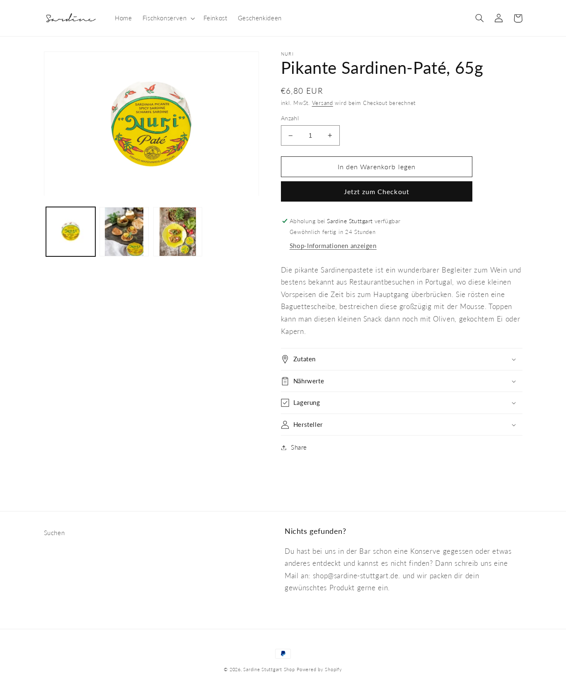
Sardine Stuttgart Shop (269, 669)
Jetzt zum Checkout (376, 191)
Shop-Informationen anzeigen (333, 245)
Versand (322, 103)
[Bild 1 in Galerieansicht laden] (70, 231)
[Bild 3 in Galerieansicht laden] (178, 231)
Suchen (54, 532)
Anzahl (290, 118)
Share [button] (299, 447)
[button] (167, 18)
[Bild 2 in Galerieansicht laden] (124, 231)
